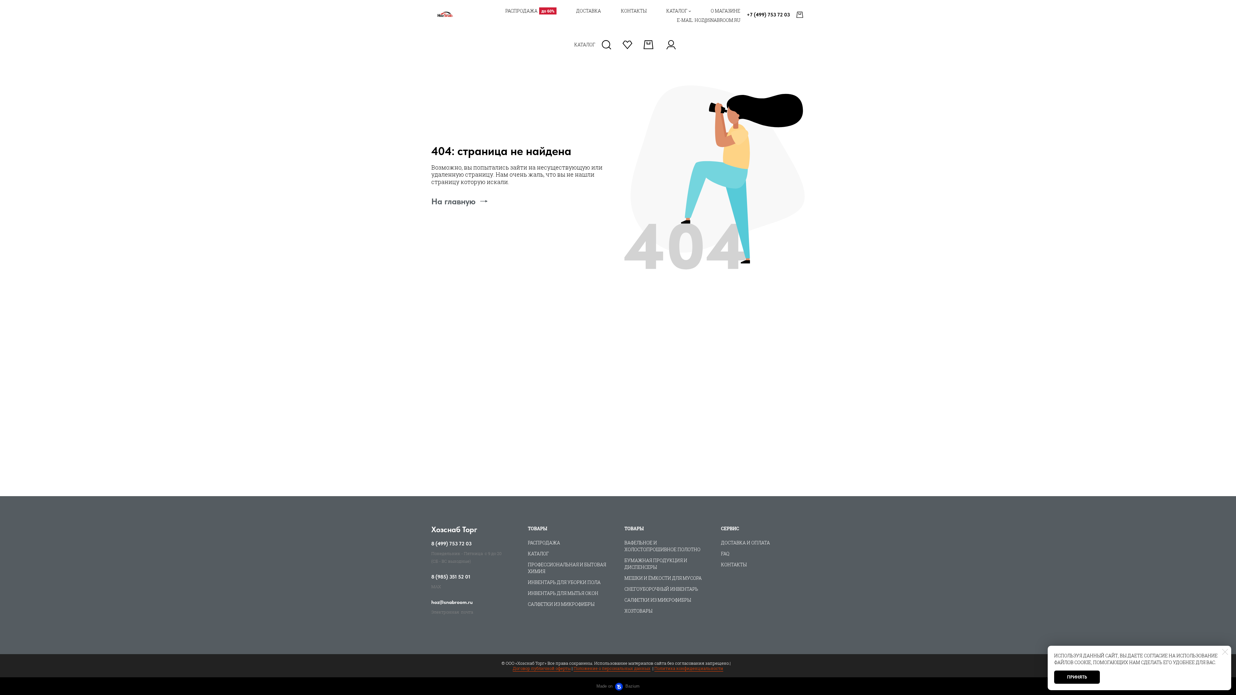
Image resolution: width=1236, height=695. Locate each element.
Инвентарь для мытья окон (563, 593)
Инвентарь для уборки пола (564, 582)
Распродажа (544, 543)
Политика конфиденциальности (688, 668)
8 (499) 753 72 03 (451, 543)
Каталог (538, 554)
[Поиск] (607, 45)
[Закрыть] (1225, 652)
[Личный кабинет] (671, 45)
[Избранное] (627, 45)
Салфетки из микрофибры (561, 604)
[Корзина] (800, 14)
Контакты (734, 564)
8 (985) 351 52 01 (450, 576)
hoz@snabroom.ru (452, 602)
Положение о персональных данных (612, 668)
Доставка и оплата (745, 543)
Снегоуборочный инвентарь (661, 589)
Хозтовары (638, 611)
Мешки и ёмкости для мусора (663, 578)
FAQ (725, 554)
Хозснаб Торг (454, 529)
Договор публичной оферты (542, 668)
